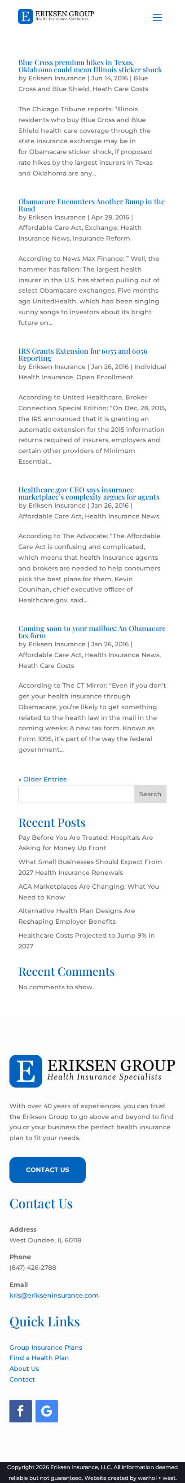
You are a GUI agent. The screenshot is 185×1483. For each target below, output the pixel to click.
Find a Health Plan (39, 1358)
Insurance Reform (101, 238)
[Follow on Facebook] (20, 1411)
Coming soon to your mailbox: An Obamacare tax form (92, 631)
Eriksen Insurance (57, 78)
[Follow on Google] (46, 1411)
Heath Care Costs (120, 89)
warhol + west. (157, 1477)
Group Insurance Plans (45, 1347)
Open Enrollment (104, 377)
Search (150, 794)
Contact (22, 1379)
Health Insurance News (122, 516)
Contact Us (47, 1170)
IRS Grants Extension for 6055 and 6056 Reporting (83, 354)
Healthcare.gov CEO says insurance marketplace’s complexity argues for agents (88, 493)
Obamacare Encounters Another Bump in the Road (91, 205)
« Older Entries (42, 779)
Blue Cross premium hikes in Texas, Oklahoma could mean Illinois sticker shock (90, 65)
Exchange (101, 228)
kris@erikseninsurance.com (54, 1295)
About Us (24, 1369)
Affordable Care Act (50, 228)
